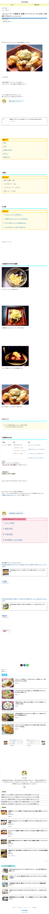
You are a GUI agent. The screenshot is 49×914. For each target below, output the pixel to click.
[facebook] (24, 665)
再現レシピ (5, 669)
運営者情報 (34, 907)
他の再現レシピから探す (14, 540)
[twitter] (21, 665)
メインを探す (10, 523)
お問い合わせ (36, 4)
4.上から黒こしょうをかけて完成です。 (15, 227)
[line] (27, 665)
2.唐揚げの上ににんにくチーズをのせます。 (17, 219)
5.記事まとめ (6, 157)
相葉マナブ (5, 671)
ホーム (12, 4)
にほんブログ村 (5, 583)
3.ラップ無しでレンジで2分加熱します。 (16, 223)
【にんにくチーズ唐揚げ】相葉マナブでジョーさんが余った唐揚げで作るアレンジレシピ (20, 799)
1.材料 (4, 143)
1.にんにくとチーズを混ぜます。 (14, 214)
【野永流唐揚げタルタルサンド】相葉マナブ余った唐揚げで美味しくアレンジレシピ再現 (20, 801)
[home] (24, 787)
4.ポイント (6, 153)
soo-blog (24, 2)
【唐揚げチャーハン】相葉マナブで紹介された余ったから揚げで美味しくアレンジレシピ (20, 794)
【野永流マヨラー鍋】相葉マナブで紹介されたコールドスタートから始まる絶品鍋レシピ (20, 804)
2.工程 (4, 146)
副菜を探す (9, 528)
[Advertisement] (24, 31)
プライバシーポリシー (27, 907)
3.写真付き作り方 (7, 150)
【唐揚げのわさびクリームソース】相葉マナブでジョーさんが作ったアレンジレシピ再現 (20, 797)
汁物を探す (9, 534)
